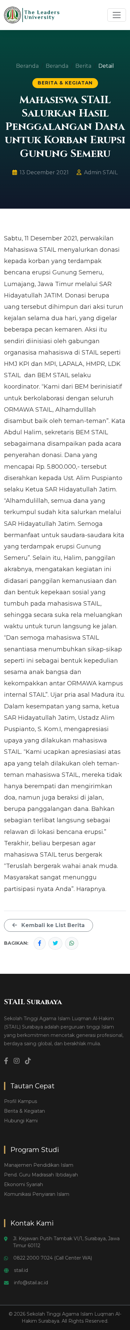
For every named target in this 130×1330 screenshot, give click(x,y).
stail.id (21, 1270)
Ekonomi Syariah (23, 1184)
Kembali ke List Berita (52, 925)
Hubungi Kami (21, 1121)
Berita (83, 66)
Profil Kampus (20, 1101)
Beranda (27, 66)
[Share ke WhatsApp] (71, 943)
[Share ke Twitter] (55, 943)
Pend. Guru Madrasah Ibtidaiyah (41, 1175)
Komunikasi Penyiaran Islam (36, 1194)
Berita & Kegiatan (24, 1111)
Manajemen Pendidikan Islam (38, 1165)
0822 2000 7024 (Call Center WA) (52, 1258)
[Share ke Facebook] (40, 943)
